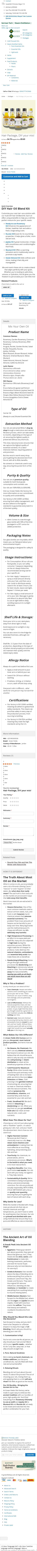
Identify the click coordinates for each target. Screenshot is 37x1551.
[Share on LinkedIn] (6, 187)
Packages (10, 96)
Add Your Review (27, 154)
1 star (5, 783)
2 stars (5, 778)
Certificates (8, 1513)
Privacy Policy (8, 1507)
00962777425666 (25, 91)
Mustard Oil (10, 250)
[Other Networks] (6, 193)
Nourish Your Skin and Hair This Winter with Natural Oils (19, 863)
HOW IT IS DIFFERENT (12, 871)
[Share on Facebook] (6, 181)
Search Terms (8, 1492)
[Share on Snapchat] (10, 198)
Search (25, 30)
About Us (7, 1485)
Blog (5, 1519)
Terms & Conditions (11, 1510)
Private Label (8, 1525)
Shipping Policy (9, 1504)
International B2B (10, 1516)
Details (6, 321)
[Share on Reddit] (10, 201)
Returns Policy (9, 1501)
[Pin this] (6, 190)
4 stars (5, 770)
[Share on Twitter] (6, 184)
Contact (8, 1)
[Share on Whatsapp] (10, 195)
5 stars (5, 766)
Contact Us (8, 1498)
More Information (11, 733)
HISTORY (7, 1229)
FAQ (5, 1522)
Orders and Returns (11, 1495)
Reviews (8, 755)
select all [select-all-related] (6, 287)
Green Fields (11, 172)
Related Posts (9, 857)
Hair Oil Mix (6, 301)
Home (3, 96)
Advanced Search (10, 1489)
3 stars (5, 774)
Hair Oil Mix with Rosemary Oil (25, 304)
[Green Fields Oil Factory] (15, 34)
